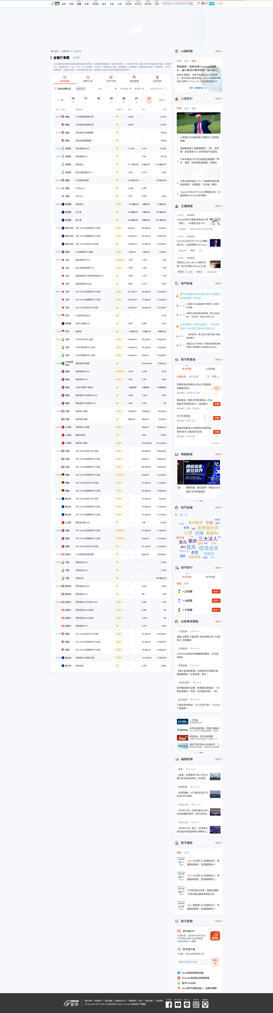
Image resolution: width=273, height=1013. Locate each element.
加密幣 (128, 4)
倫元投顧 (182, 699)
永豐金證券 (183, 682)
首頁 (64, 4)
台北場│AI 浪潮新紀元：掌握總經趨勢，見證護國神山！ (203, 877)
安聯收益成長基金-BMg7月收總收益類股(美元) (194, 386)
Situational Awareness (201, 228)
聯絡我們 (132, 1001)
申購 (217, 404)
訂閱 (157, 4)
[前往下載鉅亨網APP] (214, 936)
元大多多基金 (183, 415)
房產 (180, 769)
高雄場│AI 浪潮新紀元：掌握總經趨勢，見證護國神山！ (203, 907)
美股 (87, 4)
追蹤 (215, 591)
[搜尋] (165, 88)
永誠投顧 (182, 648)
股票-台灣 (191, 420)
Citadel (182, 228)
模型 (193, 250)
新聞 (71, 4)
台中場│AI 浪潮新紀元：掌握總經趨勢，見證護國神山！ (203, 862)
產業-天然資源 (193, 408)
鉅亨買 (138, 4)
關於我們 (88, 1001)
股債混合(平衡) (193, 392)
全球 (119, 4)
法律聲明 (159, 1001)
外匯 (112, 4)
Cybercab (212, 271)
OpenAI (182, 250)
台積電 (189, 600)
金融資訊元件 (120, 1001)
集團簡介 (98, 1001)
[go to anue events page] (198, 3)
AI (200, 250)
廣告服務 (108, 1001)
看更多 (218, 51)
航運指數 (182, 786)
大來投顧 (182, 631)
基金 (104, 4)
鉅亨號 (148, 4)
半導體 (189, 610)
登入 (207, 3)
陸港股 (95, 4)
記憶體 (189, 591)
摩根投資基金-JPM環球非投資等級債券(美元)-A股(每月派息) (194, 429)
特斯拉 (199, 271)
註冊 (212, 3)
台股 (79, 4)
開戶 (217, 388)
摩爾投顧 (182, 665)
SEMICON (183, 804)
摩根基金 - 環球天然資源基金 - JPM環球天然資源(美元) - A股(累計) (194, 402)
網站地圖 (149, 1001)
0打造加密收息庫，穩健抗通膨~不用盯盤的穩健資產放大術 (203, 892)
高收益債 (191, 436)
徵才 (141, 1001)
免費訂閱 (215, 962)
